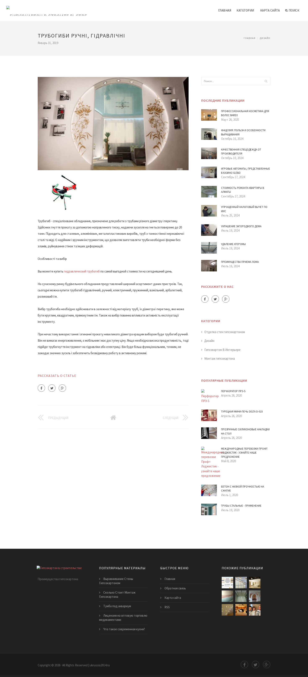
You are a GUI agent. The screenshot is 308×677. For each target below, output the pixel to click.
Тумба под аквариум (117, 606)
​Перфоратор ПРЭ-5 (233, 391)
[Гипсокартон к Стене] (241, 596)
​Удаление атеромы (233, 244)
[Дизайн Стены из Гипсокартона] (254, 582)
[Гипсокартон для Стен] (227, 610)
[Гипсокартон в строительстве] (46, 8)
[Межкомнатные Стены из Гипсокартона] (254, 596)
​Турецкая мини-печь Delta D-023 (242, 411)
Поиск (294, 10)
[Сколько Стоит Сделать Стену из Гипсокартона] (254, 610)
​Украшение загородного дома (241, 226)
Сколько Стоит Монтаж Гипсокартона (117, 594)
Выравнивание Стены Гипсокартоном (116, 581)
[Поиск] (266, 81)
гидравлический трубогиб (82, 271)
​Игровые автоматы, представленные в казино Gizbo (245, 171)
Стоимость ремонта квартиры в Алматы (242, 190)
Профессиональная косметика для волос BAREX (245, 113)
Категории (245, 10)
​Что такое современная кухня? (124, 629)
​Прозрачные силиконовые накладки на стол (245, 431)
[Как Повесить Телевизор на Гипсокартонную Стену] (227, 582)
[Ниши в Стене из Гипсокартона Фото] (241, 610)
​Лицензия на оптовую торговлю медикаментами (123, 617)
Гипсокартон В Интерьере (222, 350)
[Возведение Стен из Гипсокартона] (241, 582)
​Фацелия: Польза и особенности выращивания (243, 132)
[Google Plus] (62, 388)
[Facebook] (41, 388)
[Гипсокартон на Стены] (227, 596)
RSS (167, 607)
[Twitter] (52, 388)
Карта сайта (270, 10)
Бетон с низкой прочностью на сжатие (242, 489)
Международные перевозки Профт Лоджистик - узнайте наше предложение (244, 453)
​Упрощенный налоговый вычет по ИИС (244, 209)
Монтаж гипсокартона (219, 359)
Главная (224, 10)
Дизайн (265, 38)
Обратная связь (175, 588)
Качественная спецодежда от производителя (241, 152)
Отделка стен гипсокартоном (224, 332)
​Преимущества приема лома (240, 262)
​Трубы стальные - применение (241, 505)
